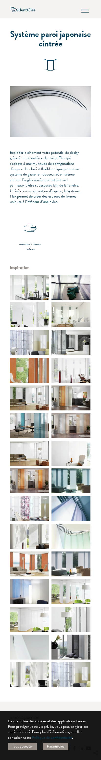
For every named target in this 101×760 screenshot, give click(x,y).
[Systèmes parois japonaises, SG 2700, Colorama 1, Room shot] (29, 591)
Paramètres (55, 746)
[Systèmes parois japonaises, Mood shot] (71, 508)
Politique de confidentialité (52, 737)
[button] (95, 708)
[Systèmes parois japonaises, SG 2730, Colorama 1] (71, 536)
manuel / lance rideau (30, 246)
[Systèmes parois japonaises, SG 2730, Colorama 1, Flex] (71, 342)
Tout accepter (22, 746)
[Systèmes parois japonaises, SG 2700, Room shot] (71, 287)
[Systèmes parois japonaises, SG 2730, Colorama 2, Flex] (29, 370)
